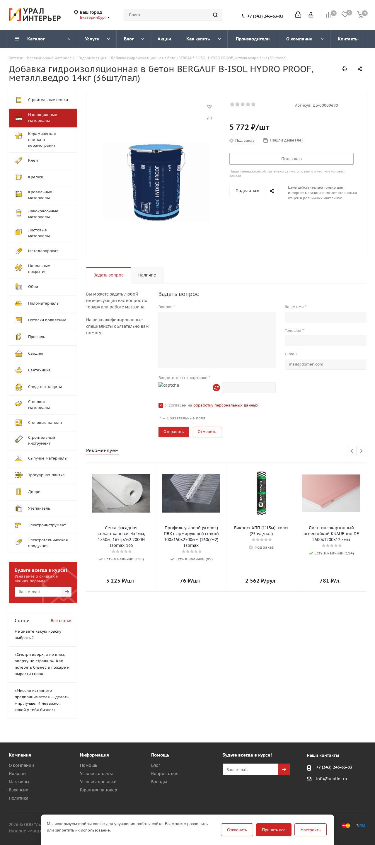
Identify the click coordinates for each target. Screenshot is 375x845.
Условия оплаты (96, 773)
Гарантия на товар (98, 790)
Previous (352, 451)
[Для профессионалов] (310, 14)
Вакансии (18, 790)
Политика (18, 798)
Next (361, 451)
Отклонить (237, 829)
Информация (94, 755)
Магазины (19, 781)
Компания (20, 755)
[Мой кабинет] (298, 15)
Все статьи (61, 620)
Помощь (88, 765)
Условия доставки (98, 781)
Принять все (274, 829)
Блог (155, 765)
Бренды (159, 781)
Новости (17, 773)
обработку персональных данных (225, 405)
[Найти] (215, 15)
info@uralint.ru (331, 778)
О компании (21, 765)
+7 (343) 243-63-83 (265, 16)
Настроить (311, 829)
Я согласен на (211, 405)
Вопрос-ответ (165, 773)
